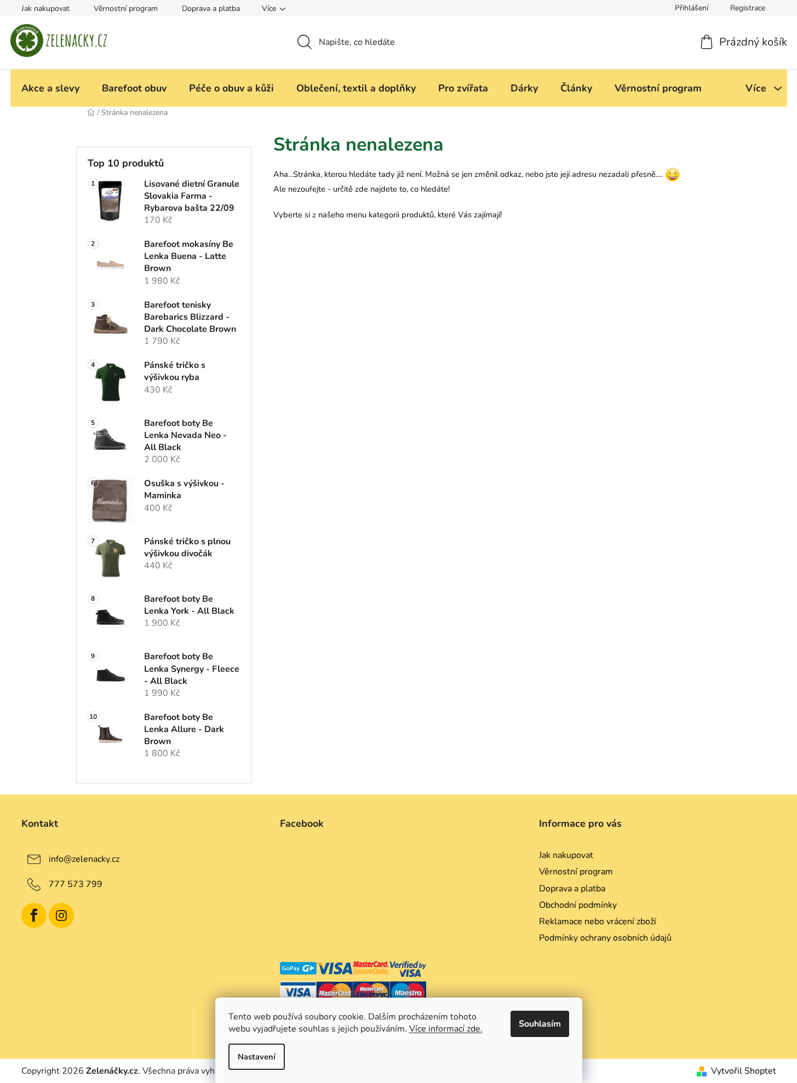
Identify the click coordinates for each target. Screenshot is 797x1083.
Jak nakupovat (45, 8)
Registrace (747, 8)
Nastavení (257, 1056)
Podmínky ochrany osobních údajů (605, 938)
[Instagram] (61, 915)
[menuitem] (50, 88)
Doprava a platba (211, 8)
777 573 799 (75, 884)
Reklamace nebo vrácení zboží (597, 921)
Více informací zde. (446, 1029)
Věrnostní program (126, 8)
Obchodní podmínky (578, 905)
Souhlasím (540, 1024)
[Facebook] (34, 915)
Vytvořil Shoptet (743, 1071)
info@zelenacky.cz (84, 859)
